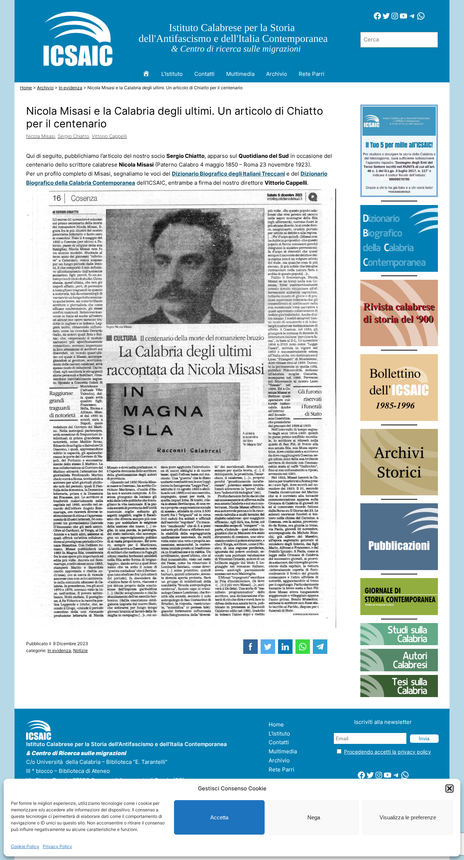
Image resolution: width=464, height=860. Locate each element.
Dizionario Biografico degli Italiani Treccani (228, 173)
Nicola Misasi (40, 136)
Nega (313, 817)
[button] (449, 788)
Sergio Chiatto (73, 136)
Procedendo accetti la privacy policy (387, 752)
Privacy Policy (57, 846)
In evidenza (59, 650)
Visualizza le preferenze (408, 817)
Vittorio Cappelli (109, 136)
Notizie (80, 650)
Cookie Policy (25, 846)
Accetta (219, 817)
